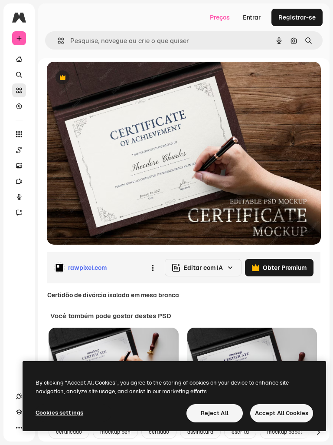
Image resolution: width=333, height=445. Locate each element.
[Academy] (19, 412)
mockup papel (284, 431)
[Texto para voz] (19, 197)
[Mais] (19, 428)
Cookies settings (59, 412)
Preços (220, 17)
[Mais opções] (152, 267)
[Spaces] (19, 150)
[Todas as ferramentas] (19, 134)
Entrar (252, 17)
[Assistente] (19, 212)
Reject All (215, 413)
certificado (69, 431)
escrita (240, 431)
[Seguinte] (318, 432)
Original (102, 78)
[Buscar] (19, 75)
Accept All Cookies (281, 413)
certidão (159, 431)
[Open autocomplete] (57, 40)
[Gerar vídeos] (19, 181)
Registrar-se (297, 17)
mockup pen (115, 431)
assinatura (200, 431)
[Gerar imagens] (19, 166)
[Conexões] (19, 396)
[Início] (19, 59)
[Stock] (19, 90)
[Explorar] (19, 106)
